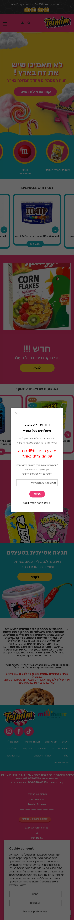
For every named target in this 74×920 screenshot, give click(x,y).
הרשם (37, 494)
